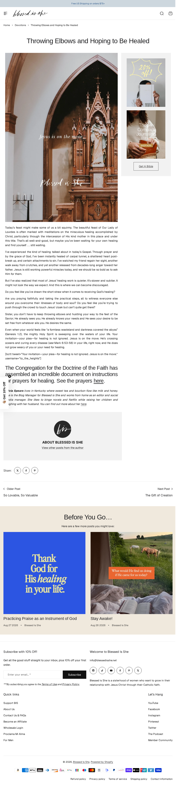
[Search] (161, 13)
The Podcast (155, 734)
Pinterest (153, 721)
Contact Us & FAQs (14, 715)
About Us (9, 709)
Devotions (20, 25)
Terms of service (118, 778)
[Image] (146, 82)
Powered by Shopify (102, 761)
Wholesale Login (13, 727)
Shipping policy (138, 778)
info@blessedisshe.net (103, 660)
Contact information (162, 778)
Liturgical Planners (85, 3)
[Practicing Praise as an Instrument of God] (44, 573)
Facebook (154, 709)
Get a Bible (146, 166)
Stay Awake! (101, 618)
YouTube (153, 703)
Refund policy (78, 778)
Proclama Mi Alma (14, 734)
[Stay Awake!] (132, 573)
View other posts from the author (63, 448)
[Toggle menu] (5, 13)
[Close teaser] (9, 376)
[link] (17, 470)
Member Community (160, 740)
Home (6, 25)
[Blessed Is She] (30, 13)
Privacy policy (97, 778)
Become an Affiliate (15, 721)
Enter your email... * (19, 674)
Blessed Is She (81, 761)
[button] (4, 393)
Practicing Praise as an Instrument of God (40, 618)
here (99, 381)
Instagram (154, 715)
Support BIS (10, 703)
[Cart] (170, 13)
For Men (8, 740)
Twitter (152, 727)
